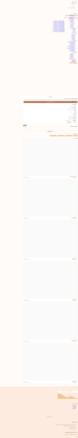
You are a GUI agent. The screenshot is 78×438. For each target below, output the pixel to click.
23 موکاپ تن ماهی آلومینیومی (73, 176)
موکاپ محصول (65, 17)
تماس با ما (74, 405)
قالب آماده (71, 17)
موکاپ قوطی (75, 135)
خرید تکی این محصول (50, 99)
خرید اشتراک (74, 408)
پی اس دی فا (76, 17)
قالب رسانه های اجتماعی (72, 14)
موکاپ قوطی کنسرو (61, 135)
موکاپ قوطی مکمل (74, 299)
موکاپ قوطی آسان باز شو (68, 135)
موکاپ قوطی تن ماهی (74, 340)
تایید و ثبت (25, 125)
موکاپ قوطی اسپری (74, 258)
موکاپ (74, 16)
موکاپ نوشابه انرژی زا (74, 217)
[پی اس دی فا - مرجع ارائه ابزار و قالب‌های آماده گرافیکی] (73, 12)
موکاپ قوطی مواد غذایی (53, 135)
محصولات (74, 17)
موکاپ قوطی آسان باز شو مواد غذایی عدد (70, 98)
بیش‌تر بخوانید (49, 131)
